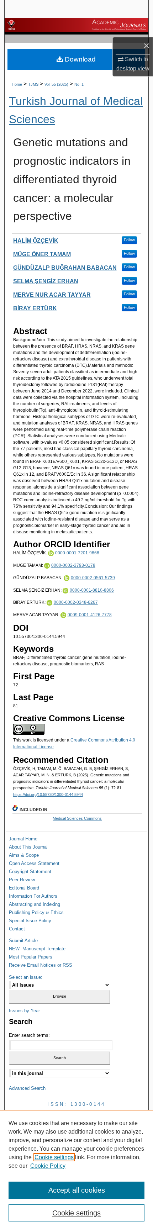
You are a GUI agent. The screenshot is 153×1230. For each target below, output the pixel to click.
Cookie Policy (47, 1166)
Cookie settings (54, 1157)
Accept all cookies (76, 1190)
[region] (76, 1170)
